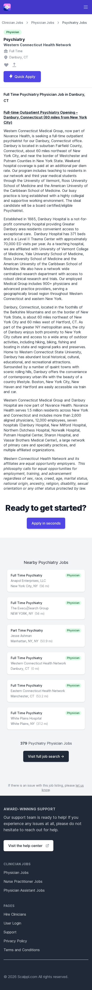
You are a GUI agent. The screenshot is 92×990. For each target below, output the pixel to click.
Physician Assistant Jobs (24, 890)
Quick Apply (25, 76)
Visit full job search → (46, 756)
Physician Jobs (42, 22)
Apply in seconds (46, 523)
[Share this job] (14, 65)
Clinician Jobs (12, 22)
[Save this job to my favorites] (6, 65)
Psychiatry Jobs (74, 22)
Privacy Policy (15, 941)
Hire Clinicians (15, 914)
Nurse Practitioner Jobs (23, 881)
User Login (12, 923)
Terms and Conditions (22, 950)
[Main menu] (85, 7)
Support (10, 932)
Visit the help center (25, 845)
